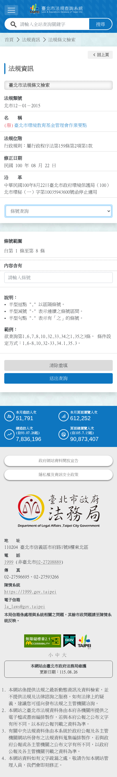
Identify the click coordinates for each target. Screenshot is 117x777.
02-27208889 (48, 562)
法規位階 (13, 138)
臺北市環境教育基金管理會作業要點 (50, 125)
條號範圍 (13, 241)
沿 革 (13, 177)
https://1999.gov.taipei (30, 591)
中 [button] (57, 655)
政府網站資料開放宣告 (58, 461)
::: (3, 36)
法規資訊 (31, 39)
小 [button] (50, 655)
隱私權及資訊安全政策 (58, 475)
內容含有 (13, 265)
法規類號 (13, 98)
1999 (8, 562)
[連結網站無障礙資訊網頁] (42, 641)
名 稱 (13, 118)
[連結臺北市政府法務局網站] (58, 510)
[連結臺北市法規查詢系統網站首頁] (56, 9)
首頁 (9, 39)
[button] (100, 55)
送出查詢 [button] (58, 378)
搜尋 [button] (100, 24)
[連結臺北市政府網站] (84, 641)
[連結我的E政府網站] (69, 641)
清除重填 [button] (58, 365)
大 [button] (64, 655)
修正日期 (13, 158)
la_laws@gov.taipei (24, 606)
